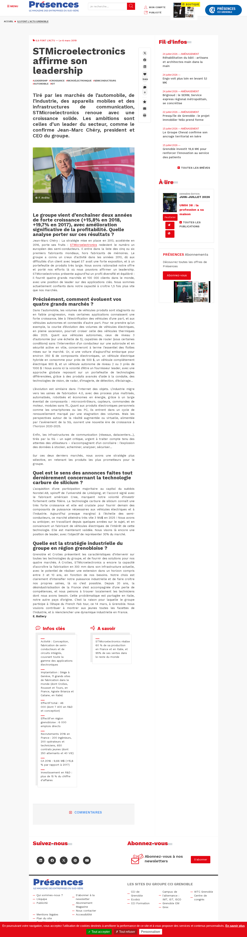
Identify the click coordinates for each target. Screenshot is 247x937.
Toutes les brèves (195, 167)
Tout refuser (126, 931)
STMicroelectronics (83, 245)
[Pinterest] (75, 860)
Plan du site (44, 918)
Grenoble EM (170, 903)
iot (52, 84)
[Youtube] (87, 860)
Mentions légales (47, 914)
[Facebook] (144, 60)
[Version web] (169, 234)
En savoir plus (235, 925)
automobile (40, 84)
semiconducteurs (104, 80)
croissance (56, 80)
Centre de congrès (200, 897)
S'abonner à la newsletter (85, 897)
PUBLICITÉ (155, 12)
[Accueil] (54, 6)
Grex (165, 907)
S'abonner (200, 859)
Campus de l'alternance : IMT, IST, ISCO (171, 895)
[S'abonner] (137, 859)
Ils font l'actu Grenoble (32, 21)
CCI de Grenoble (137, 893)
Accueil (8, 21)
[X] (144, 53)
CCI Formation (140, 903)
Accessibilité (84, 914)
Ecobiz (135, 899)
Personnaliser (150, 931)
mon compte (157, 7)
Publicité (42, 902)
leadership (40, 80)
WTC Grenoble (203, 891)
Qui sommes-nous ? (49, 895)
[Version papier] (169, 225)
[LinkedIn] (40, 860)
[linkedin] (144, 66)
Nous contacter (86, 910)
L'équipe (41, 899)
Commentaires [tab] (88, 812)
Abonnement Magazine (84, 904)
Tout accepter (100, 931)
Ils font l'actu (45, 40)
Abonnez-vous (177, 275)
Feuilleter (170, 217)
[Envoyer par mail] (144, 108)
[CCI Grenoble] (223, 10)
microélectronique (78, 80)
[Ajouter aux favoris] (144, 101)
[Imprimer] (144, 115)
